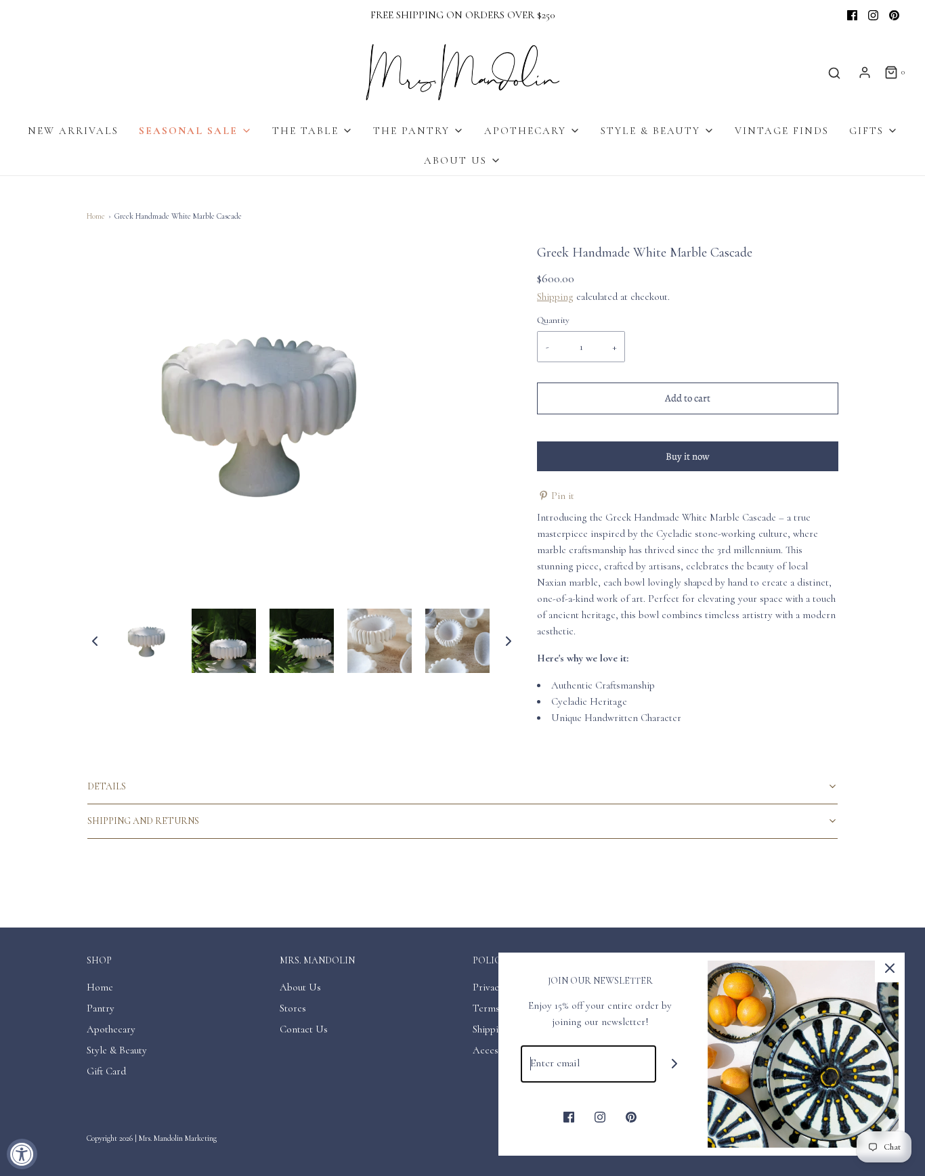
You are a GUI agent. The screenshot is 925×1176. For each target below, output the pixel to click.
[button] (95, 640)
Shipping (555, 296)
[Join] (674, 1064)
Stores (293, 1008)
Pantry (100, 1008)
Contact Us (304, 1029)
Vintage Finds (782, 131)
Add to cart (687, 398)
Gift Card (106, 1071)
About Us (300, 987)
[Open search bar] (834, 73)
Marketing (201, 1138)
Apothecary (111, 1029)
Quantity (553, 320)
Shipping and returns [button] (143, 821)
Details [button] (106, 786)
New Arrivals (73, 131)
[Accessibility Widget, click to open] (22, 1154)
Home (96, 216)
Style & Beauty (117, 1050)
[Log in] (865, 72)
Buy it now (688, 456)
